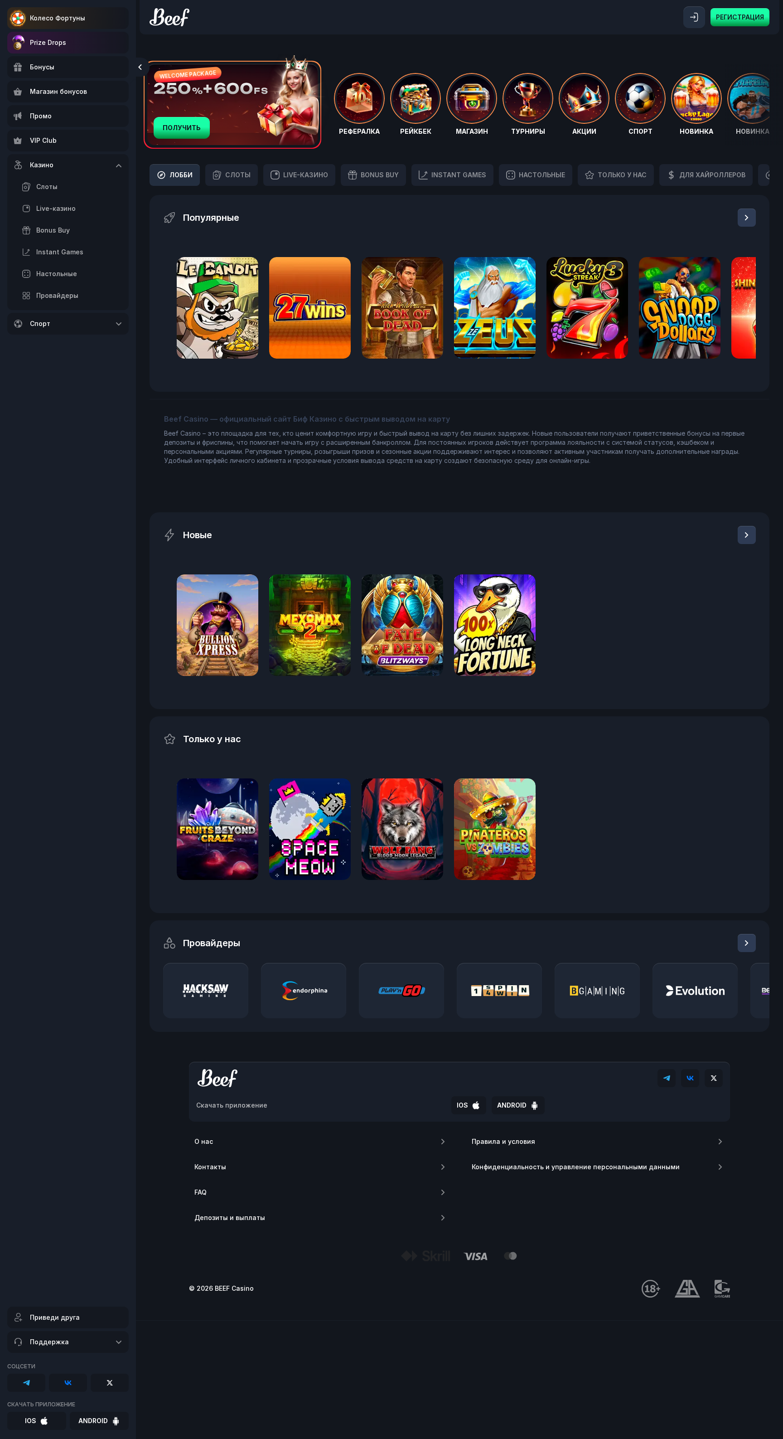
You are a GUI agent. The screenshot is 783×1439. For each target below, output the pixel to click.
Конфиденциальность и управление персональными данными (576, 1167)
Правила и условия (503, 1141)
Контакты (210, 1167)
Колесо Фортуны (57, 18)
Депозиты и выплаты (229, 1217)
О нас (203, 1141)
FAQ (200, 1192)
